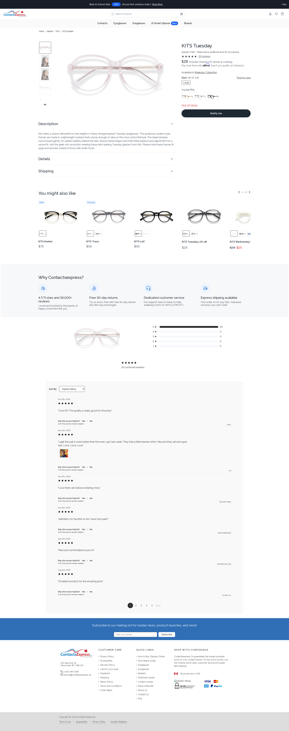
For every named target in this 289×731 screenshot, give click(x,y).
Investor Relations (119, 722)
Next (158, 605)
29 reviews (204, 56)
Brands (188, 23)
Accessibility (81, 722)
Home (41, 31)
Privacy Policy (99, 722)
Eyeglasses (119, 23)
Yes (83, 421)
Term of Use (65, 722)
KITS (58, 31)
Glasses (50, 31)
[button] (106, 124)
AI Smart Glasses (164, 23)
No (91, 421)
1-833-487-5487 (71, 671)
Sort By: (53, 389)
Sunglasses (138, 23)
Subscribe (167, 634)
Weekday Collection (205, 72)
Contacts (102, 23)
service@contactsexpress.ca (77, 675)
